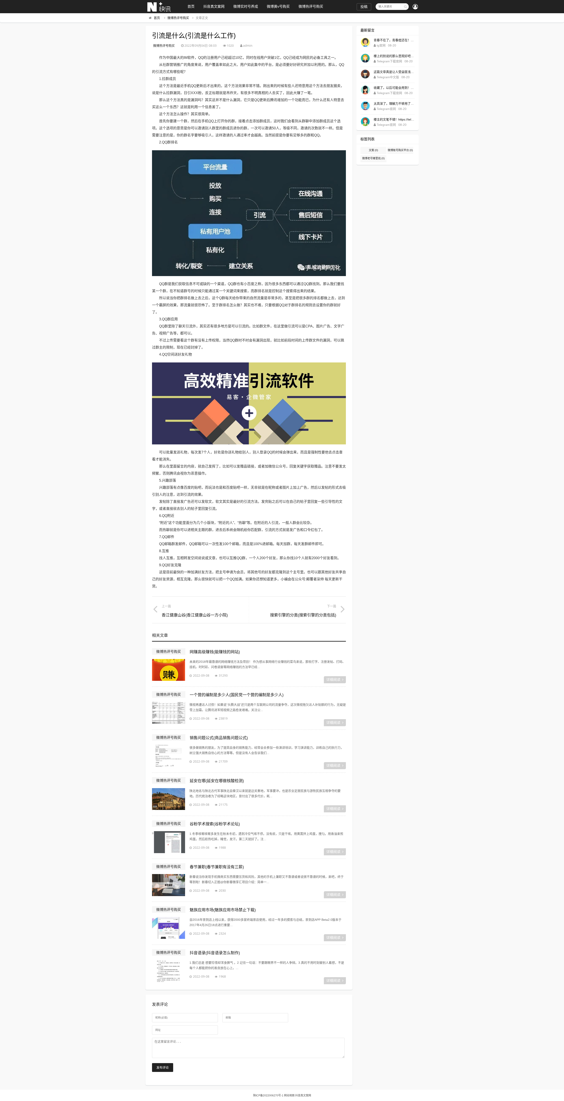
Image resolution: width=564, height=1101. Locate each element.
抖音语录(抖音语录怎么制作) (215, 953)
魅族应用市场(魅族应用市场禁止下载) (223, 910)
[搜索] (405, 6)
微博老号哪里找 (373, 158)
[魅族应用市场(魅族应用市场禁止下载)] (168, 928)
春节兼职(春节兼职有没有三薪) (217, 867)
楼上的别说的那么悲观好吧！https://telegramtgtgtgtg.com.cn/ (394, 56)
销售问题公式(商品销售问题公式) (219, 738)
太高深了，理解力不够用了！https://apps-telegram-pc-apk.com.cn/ (394, 103)
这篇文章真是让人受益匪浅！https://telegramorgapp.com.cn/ (394, 72)
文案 (373, 150)
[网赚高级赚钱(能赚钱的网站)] (168, 670)
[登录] (415, 7)
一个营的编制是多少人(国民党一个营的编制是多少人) (237, 695)
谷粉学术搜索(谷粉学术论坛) (215, 824)
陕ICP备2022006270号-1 (268, 1095)
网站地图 (289, 1095)
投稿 (363, 7)
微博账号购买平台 (400, 150)
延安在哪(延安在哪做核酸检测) (217, 781)
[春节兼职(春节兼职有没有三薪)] (168, 885)
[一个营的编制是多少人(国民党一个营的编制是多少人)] (168, 713)
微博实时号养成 (245, 6)
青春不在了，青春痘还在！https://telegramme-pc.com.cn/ (394, 40)
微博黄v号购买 (278, 6)
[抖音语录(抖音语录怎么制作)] (168, 971)
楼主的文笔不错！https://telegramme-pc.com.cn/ (394, 119)
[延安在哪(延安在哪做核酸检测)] (168, 799)
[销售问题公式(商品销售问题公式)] (168, 756)
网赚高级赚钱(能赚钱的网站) (215, 652)
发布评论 (162, 1067)
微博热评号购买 (311, 6)
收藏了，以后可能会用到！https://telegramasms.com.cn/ (394, 87)
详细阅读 (333, 679)
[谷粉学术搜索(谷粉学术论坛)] (168, 842)
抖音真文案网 (213, 6)
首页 (191, 6)
